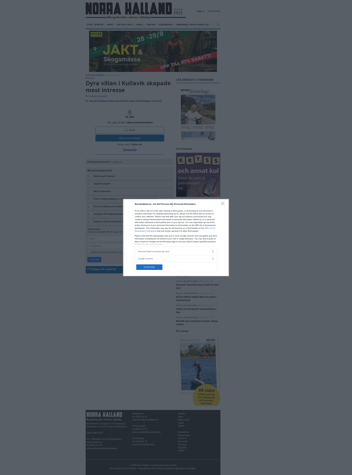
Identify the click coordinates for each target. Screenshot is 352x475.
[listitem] (176, 251)
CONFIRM (149, 267)
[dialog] (176, 237)
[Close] (223, 204)
